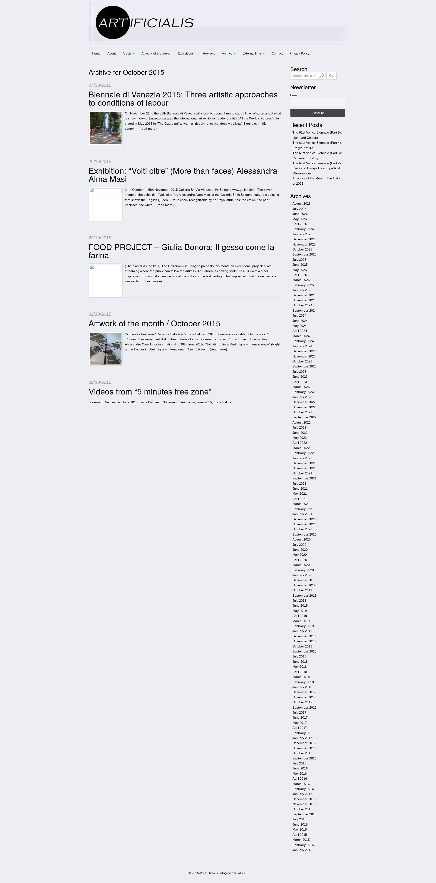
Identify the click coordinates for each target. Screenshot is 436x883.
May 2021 (299, 493)
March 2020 (301, 565)
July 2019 (299, 600)
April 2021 (299, 499)
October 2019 (302, 590)
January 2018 (302, 687)
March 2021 (301, 504)
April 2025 (299, 275)
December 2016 (304, 743)
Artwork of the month (156, 53)
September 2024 (304, 310)
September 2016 (304, 758)
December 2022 (304, 402)
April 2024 (299, 330)
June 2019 (300, 605)
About (111, 53)
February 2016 (303, 789)
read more (148, 128)
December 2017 (304, 692)
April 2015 (299, 834)
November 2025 (304, 244)
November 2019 (304, 585)
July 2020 (299, 544)
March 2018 (301, 677)
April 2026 (299, 224)
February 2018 (303, 682)
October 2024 (302, 305)
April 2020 (299, 560)
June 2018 (300, 661)
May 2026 (299, 219)
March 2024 (301, 336)
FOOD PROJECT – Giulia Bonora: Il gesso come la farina (181, 250)
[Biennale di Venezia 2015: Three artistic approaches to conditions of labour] (106, 128)
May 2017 (299, 722)
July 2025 (299, 259)
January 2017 (302, 738)
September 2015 (304, 814)
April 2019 (299, 616)
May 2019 (299, 611)
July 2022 (299, 427)
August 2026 (301, 203)
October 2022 (302, 412)
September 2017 (304, 707)
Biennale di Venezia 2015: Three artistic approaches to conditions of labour (183, 98)
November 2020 (304, 524)
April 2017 (299, 727)
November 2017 (304, 697)
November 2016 (304, 748)
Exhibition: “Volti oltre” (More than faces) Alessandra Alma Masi (183, 174)
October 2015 (302, 809)
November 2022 (304, 407)
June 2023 (300, 376)
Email (294, 95)
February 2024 (303, 341)
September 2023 (304, 366)
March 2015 (301, 839)
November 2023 (304, 356)
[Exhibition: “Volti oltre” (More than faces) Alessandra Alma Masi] (106, 204)
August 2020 (301, 539)
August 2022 (301, 422)
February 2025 (303, 285)
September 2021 (304, 478)
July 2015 (299, 819)
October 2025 (302, 249)
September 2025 (304, 254)
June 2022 (300, 432)
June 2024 (300, 320)
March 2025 (301, 280)
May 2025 (299, 270)
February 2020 (303, 570)
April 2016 (299, 778)
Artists (127, 53)
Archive (227, 53)
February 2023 (303, 392)
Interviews (208, 53)
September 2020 (304, 534)
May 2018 (299, 666)
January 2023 (302, 397)
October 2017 (302, 702)
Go (331, 75)
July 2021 (299, 483)
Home (96, 53)
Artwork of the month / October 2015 (154, 323)
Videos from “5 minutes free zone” (150, 391)
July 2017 (299, 712)
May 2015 (299, 829)
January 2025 (302, 290)
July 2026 (299, 209)
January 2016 (302, 794)
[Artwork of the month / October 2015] (106, 349)
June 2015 (300, 824)
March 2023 (301, 387)
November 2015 (304, 804)
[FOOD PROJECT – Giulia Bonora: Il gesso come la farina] (106, 280)
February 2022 (303, 453)
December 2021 (304, 463)
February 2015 (303, 845)
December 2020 (304, 519)
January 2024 (302, 346)
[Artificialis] (218, 25)
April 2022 (299, 442)
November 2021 (304, 468)
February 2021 (303, 509)
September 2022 (304, 417)
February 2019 (303, 626)
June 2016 (300, 768)
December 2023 (304, 351)
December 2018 (304, 636)
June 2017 (300, 717)
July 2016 (299, 763)
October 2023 (302, 361)
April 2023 (299, 382)
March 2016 (301, 784)
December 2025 (304, 239)
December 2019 (304, 580)
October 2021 (302, 473)
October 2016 (302, 753)
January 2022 (302, 458)
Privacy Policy (299, 53)
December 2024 (304, 295)
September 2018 (304, 651)
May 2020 (299, 554)
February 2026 (303, 229)
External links (253, 53)
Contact (277, 53)
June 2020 (300, 549)
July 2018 (299, 656)
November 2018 (304, 641)
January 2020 (302, 575)
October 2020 (302, 529)
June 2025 (300, 264)
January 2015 (302, 850)
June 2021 (300, 488)
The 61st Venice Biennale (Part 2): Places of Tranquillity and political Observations (317, 168)
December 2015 (304, 799)
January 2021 (302, 514)
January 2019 (302, 631)
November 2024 (304, 300)
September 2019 (304, 595)
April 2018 (299, 672)
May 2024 (299, 325)
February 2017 (303, 733)
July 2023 (299, 371)
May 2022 (299, 437)
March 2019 (301, 621)
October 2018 (302, 646)
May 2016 (299, 773)
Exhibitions (186, 53)
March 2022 (301, 448)
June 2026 (300, 214)
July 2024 (299, 315)
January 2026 (302, 234)
